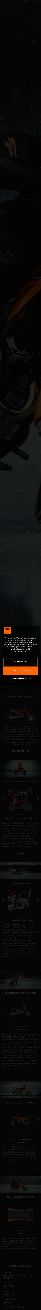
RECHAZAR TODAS (20, 661)
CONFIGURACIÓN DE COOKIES (20, 678)
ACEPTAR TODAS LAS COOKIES (20, 670)
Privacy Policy (18, 653)
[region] (20, 655)
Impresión (24, 653)
